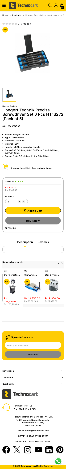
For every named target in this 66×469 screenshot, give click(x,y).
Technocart (27, 466)
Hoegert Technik (9, 106)
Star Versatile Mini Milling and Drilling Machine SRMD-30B (12, 275)
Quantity (9, 196)
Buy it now (33, 220)
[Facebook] (6, 450)
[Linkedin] (49, 450)
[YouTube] (38, 450)
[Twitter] (17, 450)
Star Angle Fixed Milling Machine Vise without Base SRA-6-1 (31, 275)
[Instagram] (27, 450)
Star (5, 271)
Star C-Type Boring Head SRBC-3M (51, 275)
